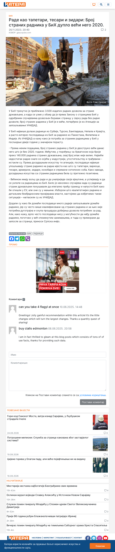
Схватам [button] (100, 546)
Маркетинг (49, 538)
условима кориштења (93, 395)
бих (29, 233)
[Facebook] (87, 538)
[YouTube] (105, 538)
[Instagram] (99, 538)
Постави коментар (93, 402)
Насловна (36, 538)
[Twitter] (93, 538)
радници (38, 233)
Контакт (78, 538)
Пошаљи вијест (64, 538)
